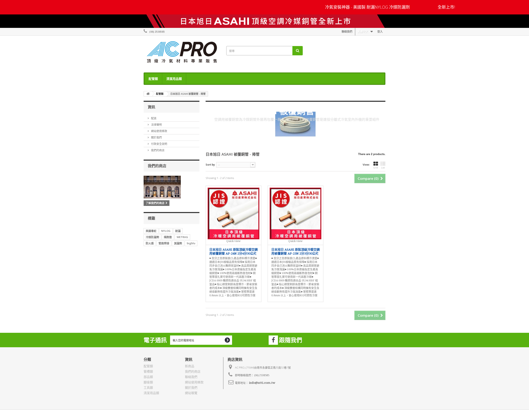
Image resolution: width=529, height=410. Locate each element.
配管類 (153, 79)
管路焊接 (163, 243)
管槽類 (148, 371)
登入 (380, 31)
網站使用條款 (158, 131)
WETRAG (182, 237)
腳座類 (148, 382)
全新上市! (437, 7)
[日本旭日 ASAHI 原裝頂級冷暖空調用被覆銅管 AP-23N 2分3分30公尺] (295, 213)
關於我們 (156, 137)
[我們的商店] (171, 187)
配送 (153, 118)
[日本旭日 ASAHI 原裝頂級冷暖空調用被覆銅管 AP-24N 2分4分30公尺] (233, 213)
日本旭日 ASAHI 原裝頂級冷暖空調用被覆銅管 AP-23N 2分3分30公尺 (295, 252)
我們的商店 (157, 150)
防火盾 (150, 243)
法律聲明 (156, 124)
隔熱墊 (168, 237)
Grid (375, 167)
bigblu (191, 243)
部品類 (148, 377)
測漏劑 (178, 243)
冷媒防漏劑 (152, 237)
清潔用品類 (174, 79)
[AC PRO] (182, 53)
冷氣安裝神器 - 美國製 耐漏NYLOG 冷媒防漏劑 (359, 7)
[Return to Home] (148, 93)
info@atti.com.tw (262, 383)
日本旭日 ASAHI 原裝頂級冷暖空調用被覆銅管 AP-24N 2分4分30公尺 (233, 252)
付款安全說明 (158, 144)
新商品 (189, 366)
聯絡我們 (347, 31)
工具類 (148, 388)
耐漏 (178, 231)
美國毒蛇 (151, 231)
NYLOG (165, 231)
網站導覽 (191, 393)
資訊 (151, 106)
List (383, 167)
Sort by (210, 164)
